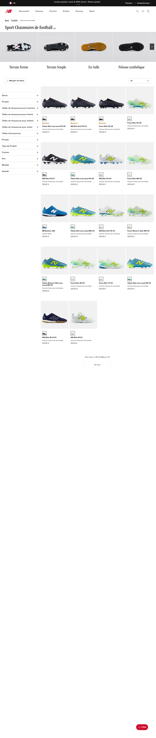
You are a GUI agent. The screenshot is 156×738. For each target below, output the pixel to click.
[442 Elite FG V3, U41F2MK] (44, 175)
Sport (7, 20)
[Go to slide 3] (79, 4)
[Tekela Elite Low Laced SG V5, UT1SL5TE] (129, 279)
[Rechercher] (137, 11)
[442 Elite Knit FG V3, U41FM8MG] (101, 227)
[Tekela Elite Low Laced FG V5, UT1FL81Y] (44, 119)
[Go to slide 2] (78, 4)
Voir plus (97, 365)
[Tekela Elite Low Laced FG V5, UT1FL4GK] (73, 175)
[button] (143, 11)
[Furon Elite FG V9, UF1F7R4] (129, 119)
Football (14, 20)
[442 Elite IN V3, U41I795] (73, 334)
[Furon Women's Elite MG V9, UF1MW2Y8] (129, 227)
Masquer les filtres (16, 81)
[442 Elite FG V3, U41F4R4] (101, 175)
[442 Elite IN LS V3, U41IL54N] (44, 334)
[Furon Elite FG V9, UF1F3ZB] (101, 119)
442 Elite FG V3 (48, 179)
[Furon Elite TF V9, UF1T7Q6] (101, 279)
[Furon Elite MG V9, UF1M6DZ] (129, 175)
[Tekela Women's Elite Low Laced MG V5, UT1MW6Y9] (44, 279)
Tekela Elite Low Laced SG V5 (139, 283)
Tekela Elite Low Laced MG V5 (82, 231)
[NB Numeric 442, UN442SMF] (44, 227)
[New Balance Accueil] (9, 11)
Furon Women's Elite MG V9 (138, 231)
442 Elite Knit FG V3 (79, 126)
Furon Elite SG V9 (78, 283)
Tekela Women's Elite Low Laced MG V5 (52, 284)
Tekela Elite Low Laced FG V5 (54, 126)
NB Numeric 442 (48, 231)
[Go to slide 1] (76, 4)
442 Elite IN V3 (76, 337)
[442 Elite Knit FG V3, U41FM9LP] (73, 119)
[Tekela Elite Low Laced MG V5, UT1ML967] (73, 227)
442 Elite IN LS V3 (49, 337)
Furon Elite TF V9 (106, 283)
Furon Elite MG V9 (134, 179)
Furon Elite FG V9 (106, 126)
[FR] (9, 3)
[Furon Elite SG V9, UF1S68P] (73, 279)
